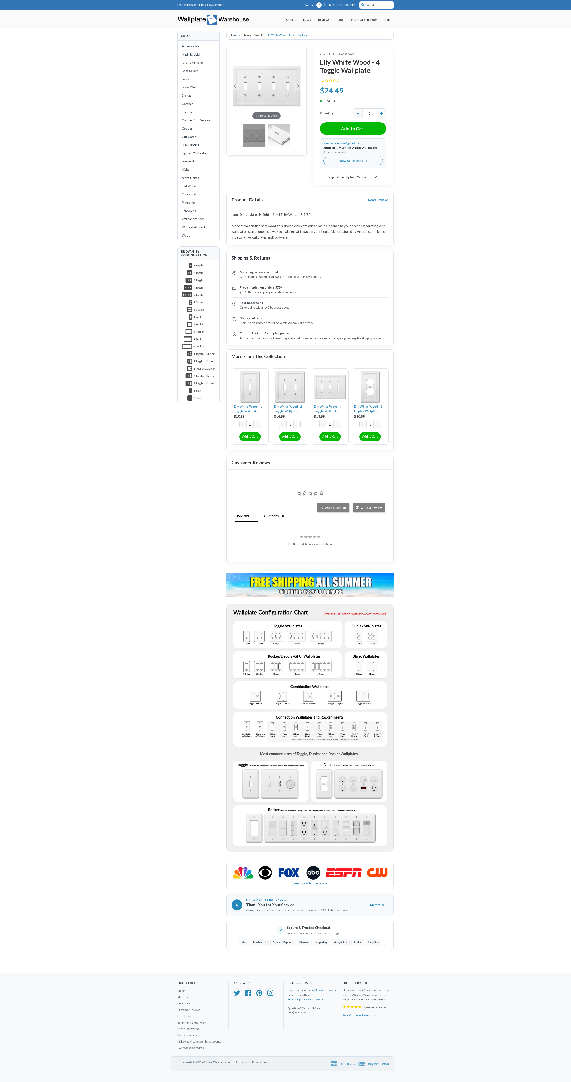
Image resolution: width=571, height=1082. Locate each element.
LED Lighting (190, 145)
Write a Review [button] (371, 508)
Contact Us (183, 1003)
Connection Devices (196, 120)
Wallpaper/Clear (193, 219)
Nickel (186, 169)
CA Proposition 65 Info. (191, 1047)
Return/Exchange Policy (191, 1022)
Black (185, 79)
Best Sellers (190, 71)
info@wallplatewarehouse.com (306, 999)
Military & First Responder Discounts (199, 1041)
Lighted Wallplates (195, 153)
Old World (189, 186)
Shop (290, 19)
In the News (184, 1016)
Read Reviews (378, 200)
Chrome (187, 112)
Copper (187, 128)
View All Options (353, 160)
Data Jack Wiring (187, 1035)
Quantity (326, 113)
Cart (314, 5)
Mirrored (188, 161)
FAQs (307, 19)
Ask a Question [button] (335, 508)
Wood (186, 235)
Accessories (190, 46)
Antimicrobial (191, 54)
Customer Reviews (188, 1009)
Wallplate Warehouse (214, 1062)
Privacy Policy (260, 1062)
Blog (340, 19)
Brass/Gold (189, 87)
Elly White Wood (252, 35)
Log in (330, 4)
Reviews (324, 19)
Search (181, 990)
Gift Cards (189, 137)
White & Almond (193, 227)
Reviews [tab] (243, 516)
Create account (345, 4)
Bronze (187, 95)
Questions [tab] (271, 516)
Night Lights (190, 178)
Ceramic (187, 104)
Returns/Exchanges (363, 19)
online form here (322, 990)
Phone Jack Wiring (188, 1028)
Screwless (189, 211)
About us (182, 997)
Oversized (189, 194)
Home (234, 35)
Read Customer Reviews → (359, 1015)
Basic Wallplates (193, 62)
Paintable (188, 202)
